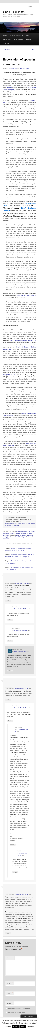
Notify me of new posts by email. (16, 1012)
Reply (8, 600)
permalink (6, 539)
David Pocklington (24, 68)
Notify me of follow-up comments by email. (19, 1008)
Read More (30, 1026)
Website (9, 1003)
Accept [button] (15, 1026)
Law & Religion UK (13, 11)
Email (10, 993)
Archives (28, 39)
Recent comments (18, 39)
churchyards (24, 533)
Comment (10, 957)
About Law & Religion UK (17, 35)
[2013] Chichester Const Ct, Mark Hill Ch (23, 340)
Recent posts (6, 39)
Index (27, 35)
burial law (19, 531)
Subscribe (6, 43)
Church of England (15, 533)
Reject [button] (22, 1026)
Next (34, 49)
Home (5, 35)
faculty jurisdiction (8, 537)
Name (10, 983)
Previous (6, 49)
